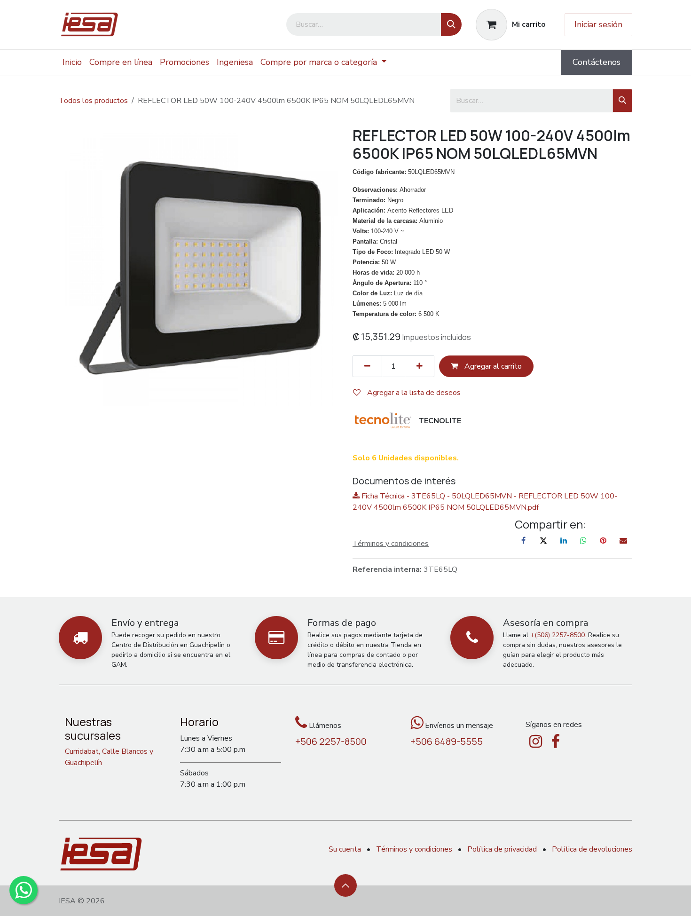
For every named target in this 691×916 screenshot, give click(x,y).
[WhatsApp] (583, 540)
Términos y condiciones (414, 849)
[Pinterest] (603, 540)
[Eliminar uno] (367, 366)
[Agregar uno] (419, 366)
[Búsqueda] (451, 24)
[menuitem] (72, 62)
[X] (543, 540)
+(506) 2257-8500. (558, 635)
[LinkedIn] (563, 540)
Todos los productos (93, 100)
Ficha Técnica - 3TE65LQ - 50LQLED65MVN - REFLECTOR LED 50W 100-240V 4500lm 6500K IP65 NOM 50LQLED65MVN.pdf (485, 502)
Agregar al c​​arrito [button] (492, 366)
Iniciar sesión (598, 24)
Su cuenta (345, 849)
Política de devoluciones (592, 849)
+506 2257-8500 (331, 741)
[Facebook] (523, 540)
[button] (345, 885)
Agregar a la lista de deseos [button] (413, 392)
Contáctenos (596, 62)
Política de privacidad (502, 849)
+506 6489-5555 (446, 741)
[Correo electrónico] (623, 540)
